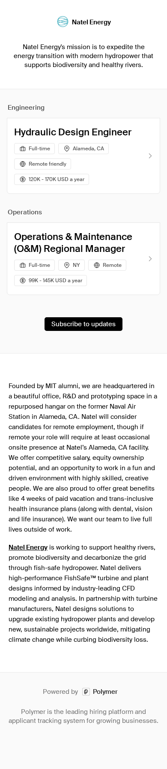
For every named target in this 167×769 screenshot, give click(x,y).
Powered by (80, 691)
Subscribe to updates (83, 324)
